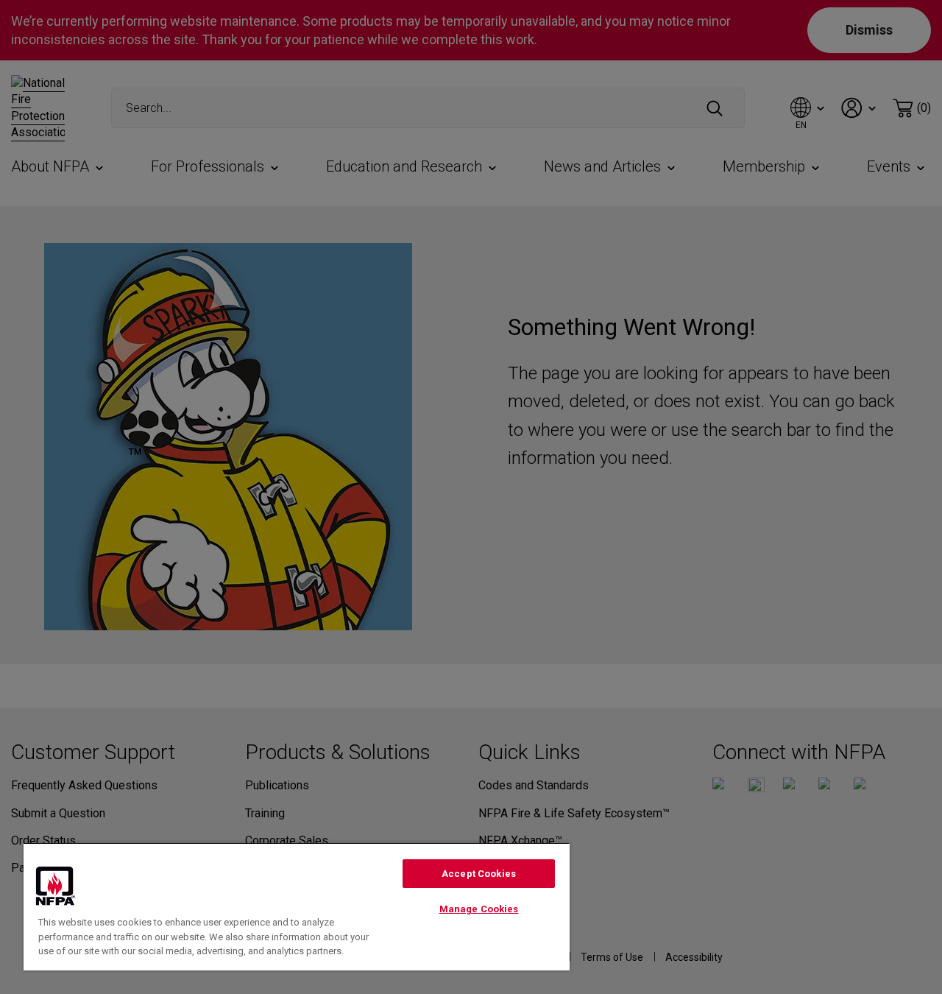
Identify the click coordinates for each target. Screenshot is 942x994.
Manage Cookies (479, 908)
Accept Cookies (479, 873)
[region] (297, 906)
